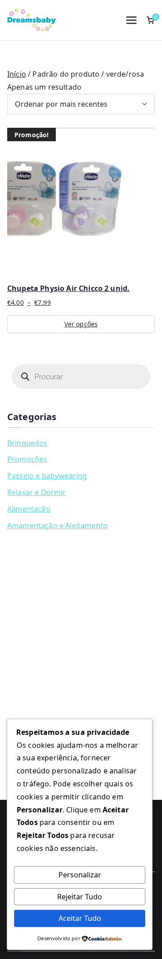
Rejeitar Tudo (79, 897)
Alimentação (28, 509)
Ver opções (81, 324)
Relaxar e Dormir (36, 492)
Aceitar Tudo (79, 918)
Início (16, 74)
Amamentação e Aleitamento (57, 525)
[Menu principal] (131, 20)
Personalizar (79, 875)
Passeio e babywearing (47, 476)
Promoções (27, 459)
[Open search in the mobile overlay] (81, 376)
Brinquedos (27, 443)
